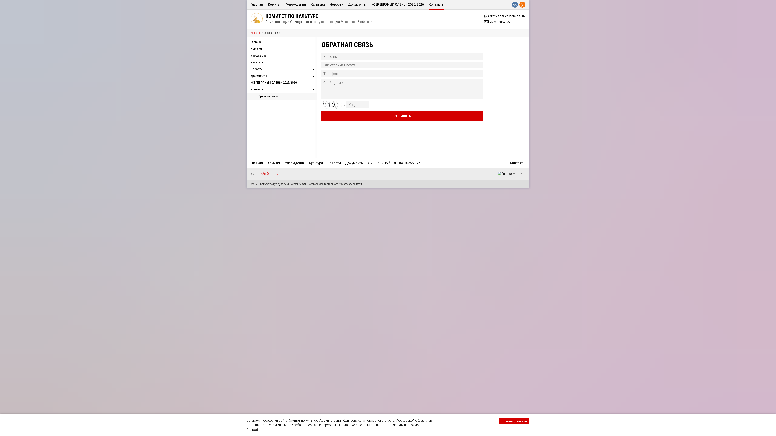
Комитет (274, 4)
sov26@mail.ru (267, 174)
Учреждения (296, 4)
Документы (357, 4)
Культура (318, 4)
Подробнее (255, 430)
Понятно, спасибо (514, 421)
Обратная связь (267, 96)
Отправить (402, 116)
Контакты (436, 4)
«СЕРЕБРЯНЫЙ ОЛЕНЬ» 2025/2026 (398, 4)
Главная (257, 4)
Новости (336, 4)
